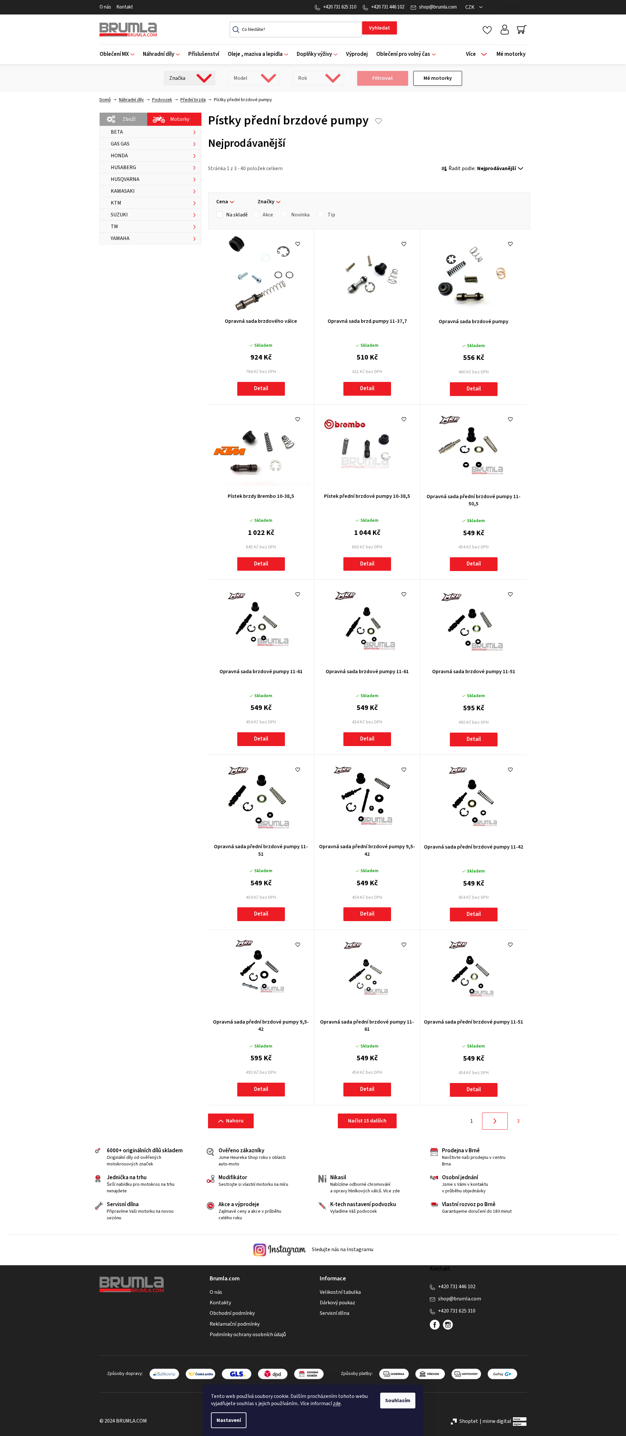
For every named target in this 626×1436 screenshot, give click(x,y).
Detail (261, 388)
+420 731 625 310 (339, 7)
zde (337, 1403)
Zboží (129, 119)
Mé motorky (438, 78)
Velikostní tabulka (340, 1292)
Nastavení (229, 1420)
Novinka (300, 214)
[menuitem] (119, 54)
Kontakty (220, 1302)
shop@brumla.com (438, 7)
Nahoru (234, 1120)
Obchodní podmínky (232, 1313)
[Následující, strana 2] (495, 1121)
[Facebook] (435, 1325)
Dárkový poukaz (337, 1302)
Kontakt (124, 7)
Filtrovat (382, 78)
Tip (331, 214)
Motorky (179, 119)
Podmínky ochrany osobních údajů (248, 1334)
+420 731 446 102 (387, 7)
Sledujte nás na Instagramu (342, 1249)
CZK (470, 7)
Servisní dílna (334, 1313)
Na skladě (237, 214)
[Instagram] (448, 1325)
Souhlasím (397, 1400)
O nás (105, 7)
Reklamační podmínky (235, 1324)
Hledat (379, 27)
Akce (268, 214)
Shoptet (468, 1421)
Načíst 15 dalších (367, 1120)
